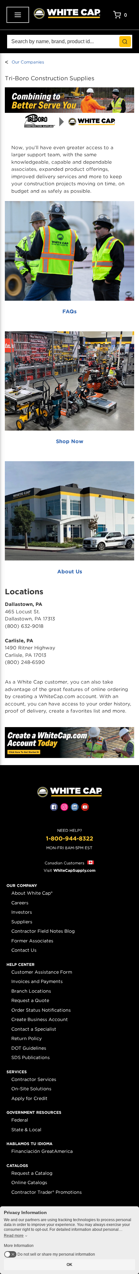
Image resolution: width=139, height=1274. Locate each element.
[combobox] (69, 41)
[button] (21, 885)
